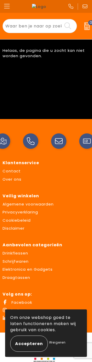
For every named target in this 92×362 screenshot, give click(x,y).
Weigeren (57, 342)
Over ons (12, 179)
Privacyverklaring (20, 212)
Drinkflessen (15, 253)
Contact (12, 171)
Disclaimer (14, 228)
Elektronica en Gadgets (28, 269)
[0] (86, 26)
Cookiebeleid (17, 220)
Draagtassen (16, 277)
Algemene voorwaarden (28, 204)
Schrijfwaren (16, 261)
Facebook (21, 302)
